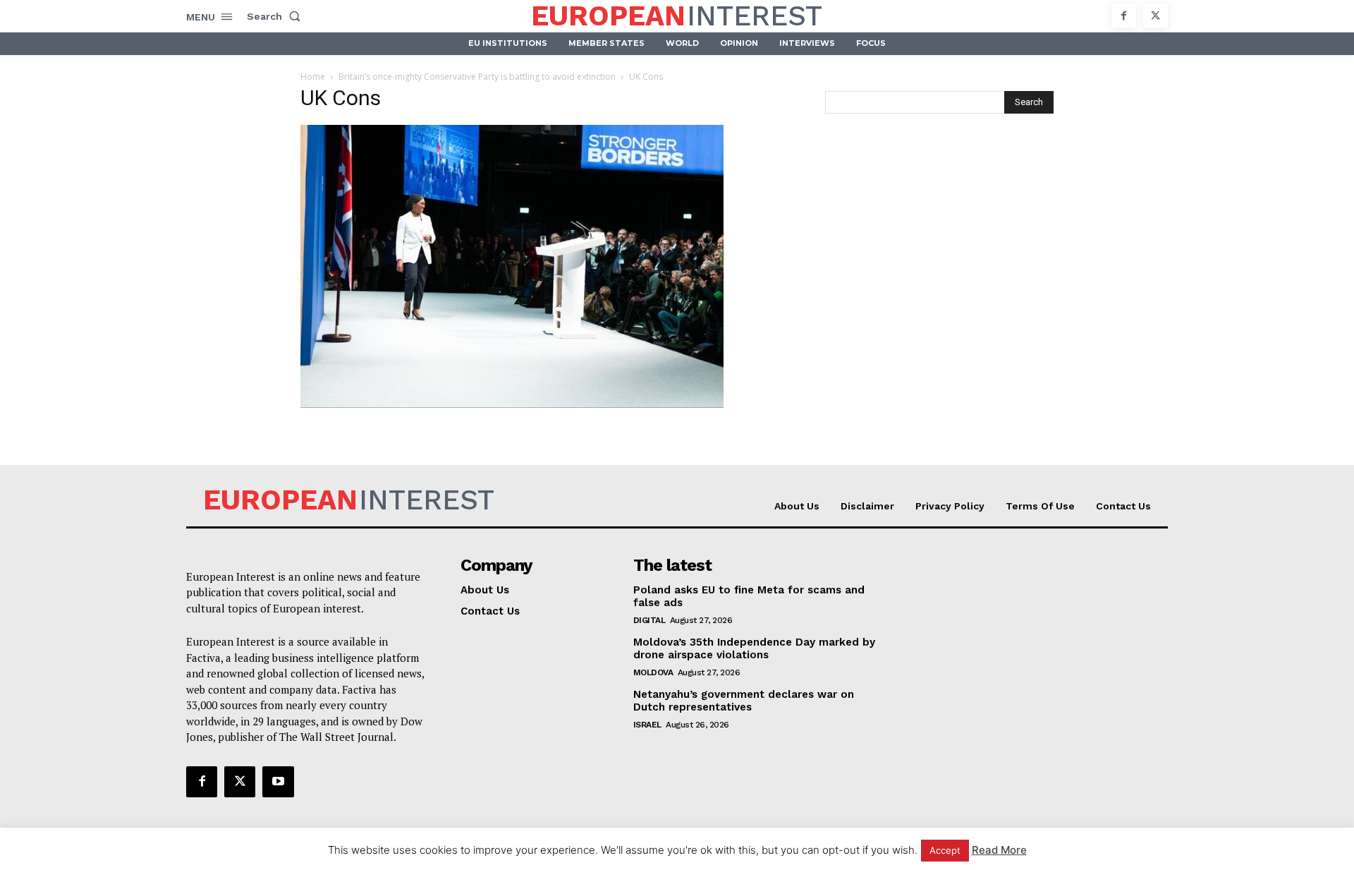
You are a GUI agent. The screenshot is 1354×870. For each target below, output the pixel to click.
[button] (276, 16)
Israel (647, 725)
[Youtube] (277, 781)
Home (312, 77)
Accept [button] (944, 850)
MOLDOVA (653, 672)
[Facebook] (1123, 16)
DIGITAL (649, 620)
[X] (1155, 16)
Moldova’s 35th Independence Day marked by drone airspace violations (754, 648)
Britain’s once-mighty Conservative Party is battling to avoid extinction (477, 77)
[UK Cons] (512, 404)
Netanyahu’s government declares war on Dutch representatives (743, 700)
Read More (999, 850)
